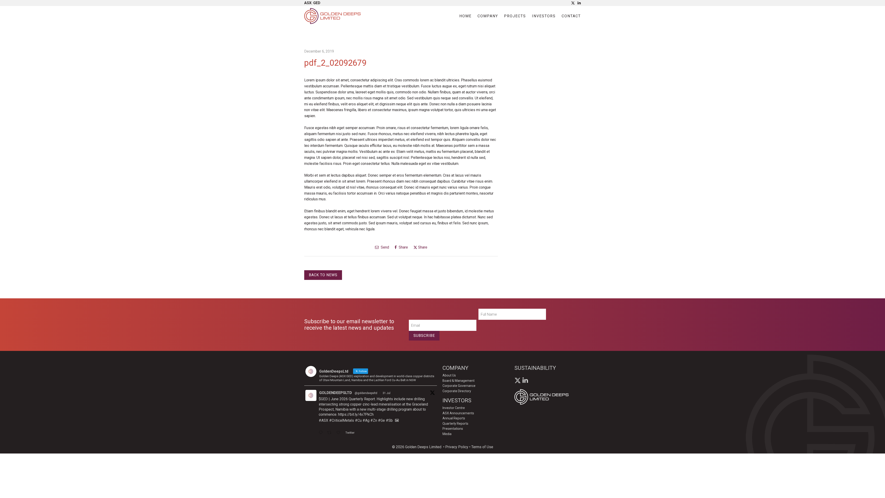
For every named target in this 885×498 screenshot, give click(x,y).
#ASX (323, 420)
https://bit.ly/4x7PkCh (356, 414)
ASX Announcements (458, 413)
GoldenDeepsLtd (335, 393)
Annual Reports (453, 418)
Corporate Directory (456, 391)
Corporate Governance (458, 386)
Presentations (452, 428)
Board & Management (458, 380)
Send (384, 247)
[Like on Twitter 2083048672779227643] (339, 433)
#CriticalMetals (341, 420)
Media (446, 434)
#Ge (381, 420)
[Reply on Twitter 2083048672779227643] (322, 433)
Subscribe (424, 335)
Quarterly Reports (455, 423)
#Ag (366, 420)
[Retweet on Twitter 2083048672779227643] (330, 433)
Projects (515, 16)
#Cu (358, 420)
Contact (571, 16)
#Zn (373, 420)
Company (488, 16)
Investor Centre (453, 408)
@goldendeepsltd (366, 393)
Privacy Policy (456, 447)
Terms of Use (482, 447)
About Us (449, 375)
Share (403, 247)
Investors (544, 16)
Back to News (323, 275)
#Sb (389, 420)
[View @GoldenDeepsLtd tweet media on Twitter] (397, 420)
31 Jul (386, 393)
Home (465, 16)
